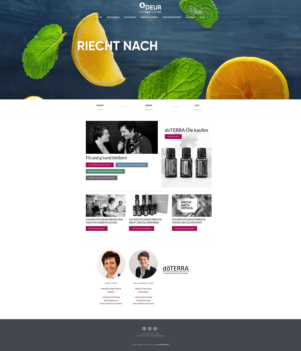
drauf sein (197, 109)
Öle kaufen (130, 17)
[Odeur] (150, 7)
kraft (100, 105)
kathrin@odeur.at (111, 300)
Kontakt (190, 17)
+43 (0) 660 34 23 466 (143, 297)
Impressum (141, 336)
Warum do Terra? (149, 17)
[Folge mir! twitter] (155, 329)
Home (99, 17)
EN (203, 17)
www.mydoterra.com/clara (143, 303)
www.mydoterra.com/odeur (111, 303)
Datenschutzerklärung (155, 336)
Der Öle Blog (113, 17)
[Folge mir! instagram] (150, 329)
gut (197, 105)
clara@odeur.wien (143, 300)
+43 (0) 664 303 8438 (111, 297)
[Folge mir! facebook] (144, 329)
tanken (100, 109)
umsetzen (148, 109)
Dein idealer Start (172, 17)
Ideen (148, 105)
